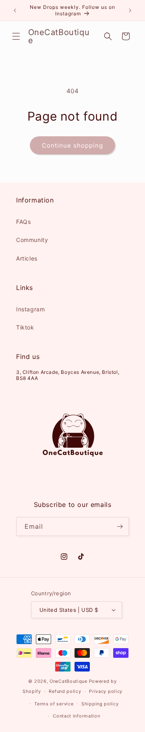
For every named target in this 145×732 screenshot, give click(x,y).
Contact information (76, 716)
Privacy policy (105, 691)
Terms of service (53, 704)
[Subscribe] (119, 526)
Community (32, 239)
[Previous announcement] (15, 10)
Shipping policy (100, 704)
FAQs (23, 221)
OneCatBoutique (68, 681)
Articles (26, 258)
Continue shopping (72, 145)
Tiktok (25, 327)
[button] (16, 36)
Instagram (30, 309)
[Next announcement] (130, 10)
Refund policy (65, 691)
